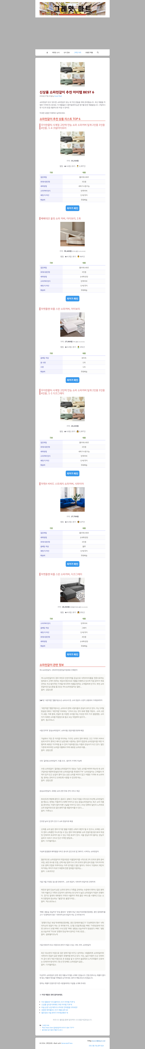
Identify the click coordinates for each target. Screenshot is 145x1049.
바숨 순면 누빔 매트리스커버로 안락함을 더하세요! (59, 1007)
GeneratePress (66, 1043)
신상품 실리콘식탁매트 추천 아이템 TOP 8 (56, 1004)
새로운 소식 (55, 52)
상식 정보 (67, 52)
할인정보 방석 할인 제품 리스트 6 (52, 1030)
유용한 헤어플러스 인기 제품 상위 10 (54, 1010)
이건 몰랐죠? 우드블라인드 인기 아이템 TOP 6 (58, 1002)
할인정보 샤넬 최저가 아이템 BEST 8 (54, 1012)
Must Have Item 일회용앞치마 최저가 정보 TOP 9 (58, 1027)
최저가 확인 (72, 208)
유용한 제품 (89, 52)
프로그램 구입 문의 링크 (96, 1046)
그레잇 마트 (77, 52)
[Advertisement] (72, 33)
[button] (98, 52)
